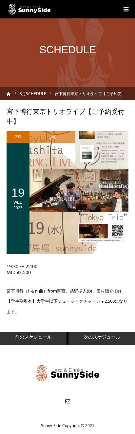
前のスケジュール (33, 337)
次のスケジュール (102, 337)
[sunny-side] (30, 9)
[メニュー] (126, 9)
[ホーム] (9, 93)
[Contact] (67, 401)
